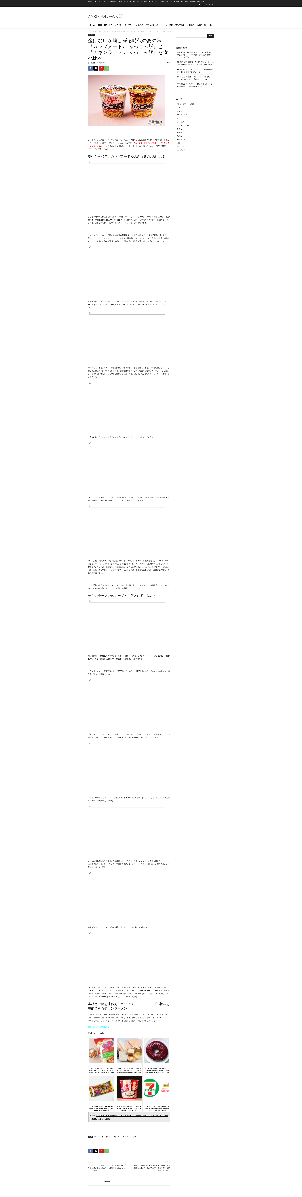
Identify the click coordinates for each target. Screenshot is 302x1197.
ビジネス (180, 118)
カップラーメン (115, 1137)
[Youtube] (212, 5)
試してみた (181, 146)
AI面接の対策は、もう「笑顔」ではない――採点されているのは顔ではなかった (195, 70)
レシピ (179, 129)
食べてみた (98, 31)
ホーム (90, 31)
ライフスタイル (183, 125)
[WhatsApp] (106, 68)
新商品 (179, 136)
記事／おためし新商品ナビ (98, 1027)
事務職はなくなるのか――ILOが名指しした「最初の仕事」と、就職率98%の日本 (195, 85)
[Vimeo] (209, 5)
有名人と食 (181, 139)
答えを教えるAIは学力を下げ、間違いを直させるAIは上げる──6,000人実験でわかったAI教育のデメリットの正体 (195, 54)
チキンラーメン (127, 1137)
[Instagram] (202, 5)
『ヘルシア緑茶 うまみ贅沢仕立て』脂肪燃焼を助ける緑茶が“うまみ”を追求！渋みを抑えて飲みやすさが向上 (151, 1167)
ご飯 (95, 1137)
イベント (180, 107)
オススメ (180, 111)
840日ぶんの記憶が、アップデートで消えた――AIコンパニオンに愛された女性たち (193, 78)
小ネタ (179, 132)
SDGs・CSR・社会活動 (185, 104)
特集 (178, 143)
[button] (211, 25)
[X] (206, 5)
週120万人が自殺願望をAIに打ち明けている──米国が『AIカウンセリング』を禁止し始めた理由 (195, 63)
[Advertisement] (169, 15)
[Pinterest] (101, 68)
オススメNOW (182, 115)
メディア (180, 122)
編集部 (93, 63)
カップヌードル (104, 1137)
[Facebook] (199, 5)
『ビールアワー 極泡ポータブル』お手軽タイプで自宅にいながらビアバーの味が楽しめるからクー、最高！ (107, 1167)
